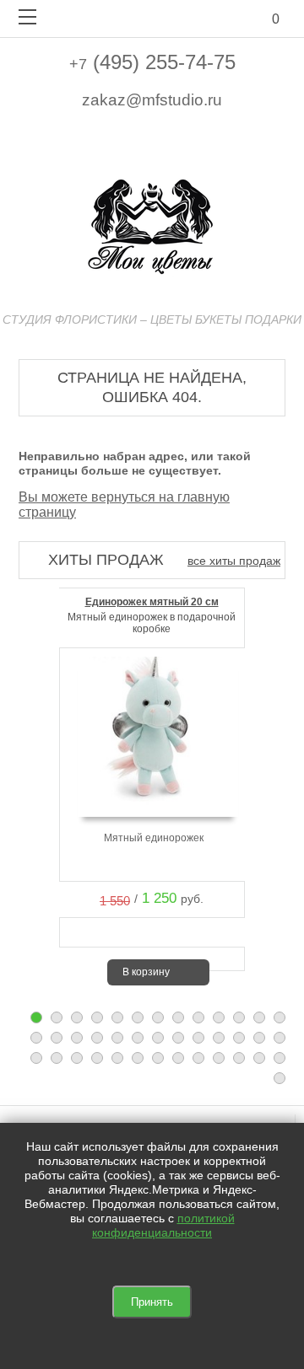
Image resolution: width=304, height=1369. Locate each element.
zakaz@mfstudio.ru (152, 100)
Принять (152, 1302)
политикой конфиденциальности (163, 1225)
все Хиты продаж (233, 560)
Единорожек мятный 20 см (152, 602)
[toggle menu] (27, 17)
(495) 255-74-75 (152, 62)
